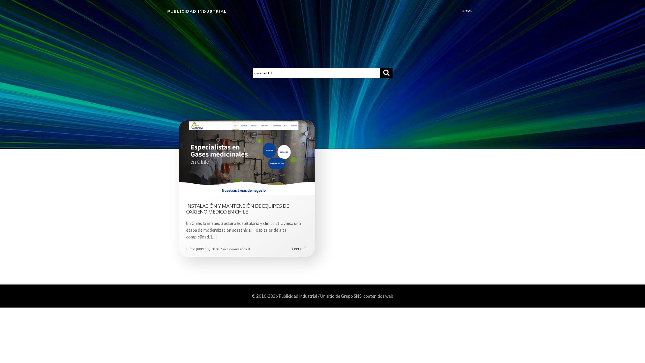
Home (467, 11)
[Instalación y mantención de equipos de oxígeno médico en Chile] (247, 157)
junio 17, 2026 (207, 249)
